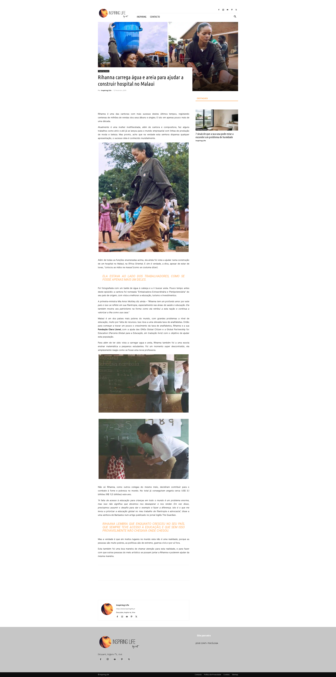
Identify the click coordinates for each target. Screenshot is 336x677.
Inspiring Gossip (104, 71)
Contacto (198, 674)
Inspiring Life (106, 90)
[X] (236, 10)
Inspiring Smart (201, 129)
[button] (235, 17)
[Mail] (227, 10)
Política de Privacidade (212, 674)
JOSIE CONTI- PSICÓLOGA (207, 643)
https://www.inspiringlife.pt (125, 609)
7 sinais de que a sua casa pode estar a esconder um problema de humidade (214, 135)
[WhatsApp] (137, 104)
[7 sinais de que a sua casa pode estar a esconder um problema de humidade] (217, 120)
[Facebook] (219, 10)
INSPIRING (141, 16)
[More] (143, 104)
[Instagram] (223, 10)
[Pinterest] (232, 10)
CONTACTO (155, 16)
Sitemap (235, 674)
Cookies (227, 674)
